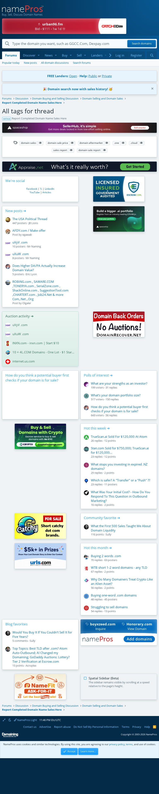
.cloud (133, 143)
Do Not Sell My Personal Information (96, 727)
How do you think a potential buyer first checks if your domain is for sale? (37, 378)
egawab (27, 234)
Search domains (142, 44)
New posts (30, 63)
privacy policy (117, 744)
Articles (46, 192)
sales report (60, 150)
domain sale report (89, 150)
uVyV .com (20, 242)
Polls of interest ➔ (98, 375)
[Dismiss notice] (152, 89)
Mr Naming (34, 246)
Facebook (31, 189)
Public (92, 76)
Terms (125, 727)
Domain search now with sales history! (78, 89)
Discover (29, 55)
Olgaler (26, 303)
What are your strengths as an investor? (119, 383)
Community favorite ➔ (102, 517)
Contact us (29, 727)
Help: (84, 76)
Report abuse (62, 727)
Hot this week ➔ (97, 428)
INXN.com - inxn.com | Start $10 (35, 343)
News (49, 55)
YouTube (35, 192)
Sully (108, 534)
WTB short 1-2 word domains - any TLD (119, 567)
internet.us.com (23, 361)
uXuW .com (20, 254)
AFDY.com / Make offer (29, 230)
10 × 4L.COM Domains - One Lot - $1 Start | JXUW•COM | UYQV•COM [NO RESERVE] (43, 352)
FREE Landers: (57, 76)
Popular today (11, 63)
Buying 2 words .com (106, 556)
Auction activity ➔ (19, 316)
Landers (96, 55)
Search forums (82, 63)
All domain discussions (55, 63)
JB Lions (33, 223)
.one (116, 143)
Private (107, 76)
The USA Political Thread (29, 219)
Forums (11, 55)
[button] (39, 55)
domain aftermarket (91, 143)
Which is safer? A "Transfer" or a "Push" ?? (120, 480)
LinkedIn (49, 189)
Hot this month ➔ (98, 547)
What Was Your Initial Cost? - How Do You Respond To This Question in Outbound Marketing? (120, 496)
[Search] (152, 55)
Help (147, 727)
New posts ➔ (15, 210)
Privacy (136, 727)
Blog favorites (16, 624)
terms (129, 744)
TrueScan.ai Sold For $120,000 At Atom (119, 436)
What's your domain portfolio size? (115, 395)
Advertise (45, 727)
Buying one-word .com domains (114, 595)
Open (73, 76)
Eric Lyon (31, 274)
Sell (79, 55)
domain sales (28, 143)
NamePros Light (27, 720)
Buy (64, 55)
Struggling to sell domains (109, 607)
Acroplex (31, 665)
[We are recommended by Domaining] (10, 736)
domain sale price (58, 143)
